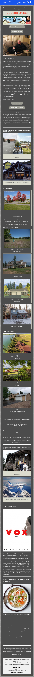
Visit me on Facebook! (17, 672)
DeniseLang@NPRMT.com (17, 669)
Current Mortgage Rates (17, 26)
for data (27, 88)
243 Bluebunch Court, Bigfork (17, 249)
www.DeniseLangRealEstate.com (17, 670)
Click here (24, 88)
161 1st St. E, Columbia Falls (17, 411)
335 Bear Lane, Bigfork (17, 276)
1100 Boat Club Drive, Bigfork (17, 215)
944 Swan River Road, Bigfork (17, 326)
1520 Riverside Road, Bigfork (17, 356)
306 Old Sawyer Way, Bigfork (17, 299)
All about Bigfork (17, 103)
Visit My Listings (17, 31)
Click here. (20, 442)
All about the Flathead (17, 107)
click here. (20, 654)
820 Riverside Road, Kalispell (17, 384)
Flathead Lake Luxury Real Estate (17, 425)
